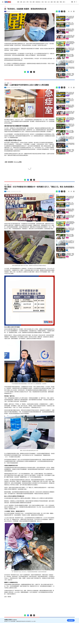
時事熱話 (67, 25)
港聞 (8, 83)
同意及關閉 (70, 620)
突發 (67, 70)
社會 (10, 83)
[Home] (7, 2)
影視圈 (67, 38)
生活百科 (67, 19)
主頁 (5, 83)
